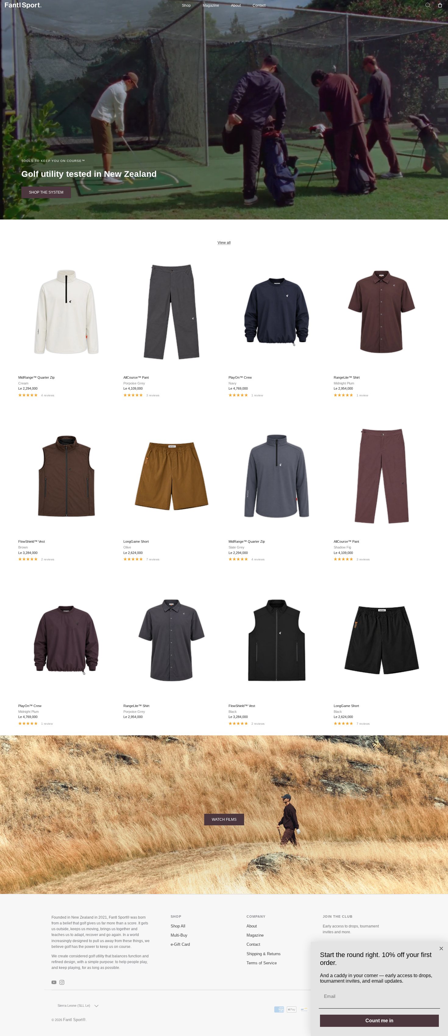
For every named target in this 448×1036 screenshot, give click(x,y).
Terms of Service (262, 963)
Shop (186, 5)
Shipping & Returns (264, 954)
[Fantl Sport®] (23, 5)
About (236, 5)
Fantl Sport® (74, 1020)
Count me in (379, 1020)
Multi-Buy (179, 935)
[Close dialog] (441, 948)
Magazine (211, 5)
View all (224, 243)
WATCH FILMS (224, 819)
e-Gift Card (180, 944)
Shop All (178, 926)
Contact (259, 5)
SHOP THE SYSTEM (46, 192)
